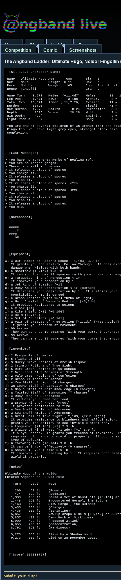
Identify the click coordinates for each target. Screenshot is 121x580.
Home (11, 45)
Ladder (58, 45)
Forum (86, 45)
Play (34, 45)
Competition (18, 50)
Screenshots (83, 50)
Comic (50, 50)
